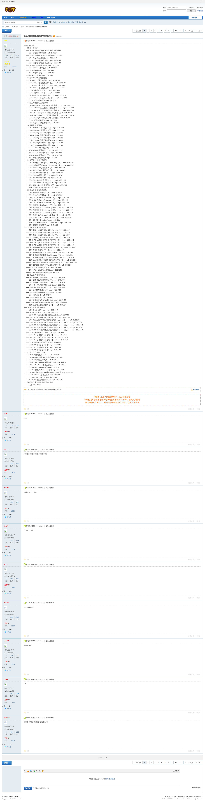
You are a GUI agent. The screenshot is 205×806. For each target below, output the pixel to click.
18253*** (7, 717)
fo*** (5, 564)
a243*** (6, 603)
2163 (17, 617)
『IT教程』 (15, 26)
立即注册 (200, 11)
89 (11, 732)
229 (11, 655)
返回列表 (138, 31)
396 (11, 694)
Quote (37, 771)
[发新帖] (7, 31)
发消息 (9, 72)
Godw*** (6, 679)
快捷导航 (194, 17)
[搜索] (45, 22)
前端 (54, 22)
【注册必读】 (23, 17)
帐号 (164, 7)
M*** (5, 41)
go (85, 22)
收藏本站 (12, 1)
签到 (12, 17)
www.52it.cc (14, 796)
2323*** (6, 449)
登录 (106, 779)
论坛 (7, 26)
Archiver (167, 796)
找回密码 (200, 7)
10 (176, 31)
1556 (17, 655)
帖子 (38, 22)
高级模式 (176, 771)
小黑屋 (174, 796)
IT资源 (34, 17)
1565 (17, 579)
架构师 (81, 22)
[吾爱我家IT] (10, 14)
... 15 (180, 31)
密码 (164, 11)
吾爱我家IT (3, 26)
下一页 (198, 31)
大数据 (68, 22)
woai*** (6, 641)
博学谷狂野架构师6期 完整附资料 (36, 26)
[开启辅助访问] (199, 2)
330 (11, 579)
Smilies (43, 771)
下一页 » (102, 757)
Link (34, 771)
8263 (17, 732)
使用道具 (191, 409)
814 (11, 425)
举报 (198, 409)
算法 (72, 22)
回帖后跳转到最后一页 (42, 788)
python (63, 22)
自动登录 (191, 7)
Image (31, 771)
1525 (6, 55)
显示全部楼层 (50, 41)
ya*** (5, 414)
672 (11, 464)
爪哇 (22, 26)
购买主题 (196, 389)
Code (40, 771)
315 (11, 617)
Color (28, 771)
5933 (17, 540)
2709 (17, 425)
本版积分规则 (196, 788)
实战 (76, 22)
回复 (28, 409)
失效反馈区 (51, 17)
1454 (17, 694)
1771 (11, 55)
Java (58, 22)
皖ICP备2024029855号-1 (194, 796)
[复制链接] (59, 36)
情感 (41, 17)
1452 (11, 540)
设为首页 (5, 1)
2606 (17, 464)
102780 (13, 66)
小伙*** (6, 526)
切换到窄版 (201, 2)
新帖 (5, 17)
